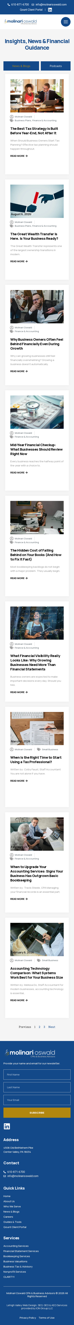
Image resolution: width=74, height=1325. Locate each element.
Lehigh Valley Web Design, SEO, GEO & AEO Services (37, 1305)
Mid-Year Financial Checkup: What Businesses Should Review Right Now (36, 449)
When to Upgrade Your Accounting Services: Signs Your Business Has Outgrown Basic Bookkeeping (36, 873)
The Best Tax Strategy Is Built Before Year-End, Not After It (34, 130)
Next (51, 1027)
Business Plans (23, 120)
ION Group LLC (44, 1308)
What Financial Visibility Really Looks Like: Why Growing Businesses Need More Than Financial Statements (35, 662)
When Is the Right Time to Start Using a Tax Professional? (36, 759)
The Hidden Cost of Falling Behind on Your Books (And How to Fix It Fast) (35, 555)
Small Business (50, 749)
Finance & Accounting (44, 120)
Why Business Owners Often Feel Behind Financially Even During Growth (36, 344)
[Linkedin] (6, 1126)
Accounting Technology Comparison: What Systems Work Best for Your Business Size (36, 973)
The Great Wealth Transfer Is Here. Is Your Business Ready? (34, 236)
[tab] (21, 66)
